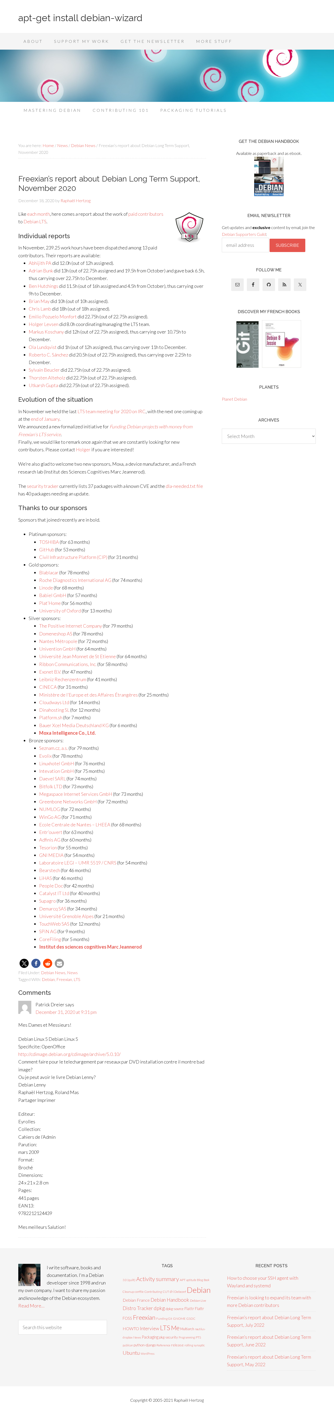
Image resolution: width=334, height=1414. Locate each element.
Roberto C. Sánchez (48, 355)
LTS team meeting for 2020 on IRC (111, 411)
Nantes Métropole (58, 641)
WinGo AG (50, 817)
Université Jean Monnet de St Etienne (77, 656)
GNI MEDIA (51, 855)
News (72, 972)
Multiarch (187, 1329)
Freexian (64, 979)
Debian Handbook (170, 1300)
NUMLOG (49, 809)
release (177, 1345)
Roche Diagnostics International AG (75, 580)
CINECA (48, 687)
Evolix (45, 756)
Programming (187, 1337)
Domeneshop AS (55, 633)
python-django (145, 1345)
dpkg (159, 1308)
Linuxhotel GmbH (56, 763)
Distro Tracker (138, 1308)
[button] (24, 963)
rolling (188, 1345)
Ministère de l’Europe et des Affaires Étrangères (88, 695)
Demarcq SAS (52, 908)
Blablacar (48, 572)
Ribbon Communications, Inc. (68, 664)
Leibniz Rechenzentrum (62, 679)
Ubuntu (131, 1352)
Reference (163, 1345)
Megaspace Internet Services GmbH (75, 794)
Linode (46, 588)
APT (183, 1280)
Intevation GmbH (56, 771)
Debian (48, 979)
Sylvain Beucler (44, 370)
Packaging (150, 1337)
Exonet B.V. (50, 672)
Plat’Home (50, 603)
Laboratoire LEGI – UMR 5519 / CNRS (77, 863)
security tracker (42, 486)
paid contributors (145, 214)
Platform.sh (50, 717)
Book (207, 1280)
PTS (198, 1337)
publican (128, 1345)
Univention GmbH (57, 649)
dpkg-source (174, 1309)
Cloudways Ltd (54, 702)
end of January (45, 419)
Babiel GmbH (52, 595)
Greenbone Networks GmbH (68, 801)
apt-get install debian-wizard (80, 17)
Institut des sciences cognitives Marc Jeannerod (90, 947)
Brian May (39, 301)
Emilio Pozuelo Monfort (53, 316)
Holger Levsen (43, 324)
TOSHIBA (49, 542)
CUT (166, 1292)
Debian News (53, 972)
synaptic (199, 1345)
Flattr (189, 1308)
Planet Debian (234, 398)
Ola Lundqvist (43, 347)
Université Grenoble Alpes (66, 916)
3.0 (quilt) (129, 1280)
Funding (162, 1318)
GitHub (46, 549)
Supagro (47, 901)
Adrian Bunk (41, 270)
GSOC (190, 1318)
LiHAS (45, 878)
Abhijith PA (40, 263)
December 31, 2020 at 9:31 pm (66, 1012)
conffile (139, 1291)
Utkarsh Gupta (43, 385)
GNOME (179, 1318)
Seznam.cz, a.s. (53, 748)
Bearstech (49, 870)
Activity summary (157, 1278)
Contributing (153, 1292)
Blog (200, 1280)
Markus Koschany (46, 332)
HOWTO (131, 1328)
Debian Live (198, 1300)
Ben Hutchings (43, 286)
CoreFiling (50, 939)
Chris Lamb (40, 309)
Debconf (180, 1292)
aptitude (191, 1280)
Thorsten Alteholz (47, 378)
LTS (77, 979)
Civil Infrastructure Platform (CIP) (73, 557)
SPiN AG (48, 931)
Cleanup (128, 1291)
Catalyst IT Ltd (54, 893)
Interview (149, 1328)
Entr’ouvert (50, 832)
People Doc (51, 886)
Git (170, 1318)
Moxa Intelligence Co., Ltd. (67, 733)
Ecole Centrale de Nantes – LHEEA (74, 824)
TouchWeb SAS (54, 924)
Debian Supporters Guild (244, 234)
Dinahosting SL (54, 710)
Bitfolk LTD (50, 786)
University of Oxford (60, 610)
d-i (172, 1291)
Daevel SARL (52, 778)
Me (175, 1327)
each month (38, 214)
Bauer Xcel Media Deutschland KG (74, 725)
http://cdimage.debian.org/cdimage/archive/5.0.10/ (69, 1054)
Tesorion (48, 847)
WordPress (147, 1353)
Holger (83, 449)
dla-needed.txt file (184, 486)
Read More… (31, 1305)
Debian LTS (34, 221)
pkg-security (168, 1337)
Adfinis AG (50, 840)
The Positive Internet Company (70, 626)
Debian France (136, 1300)
